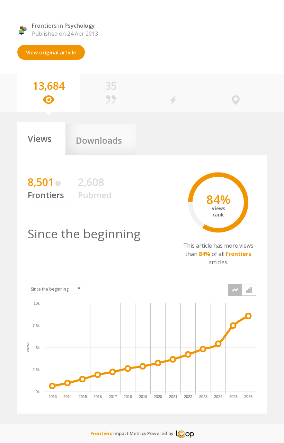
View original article (51, 52)
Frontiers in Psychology (63, 25)
